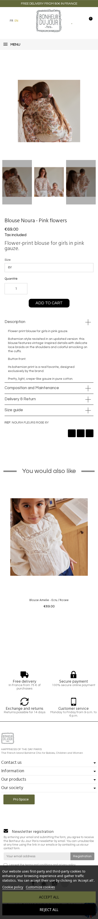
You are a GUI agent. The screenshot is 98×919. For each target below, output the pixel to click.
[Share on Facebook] (72, 433)
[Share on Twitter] (81, 433)
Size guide (14, 410)
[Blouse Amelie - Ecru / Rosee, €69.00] (49, 545)
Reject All (49, 909)
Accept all (49, 897)
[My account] (80, 21)
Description (15, 322)
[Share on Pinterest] (89, 433)
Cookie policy (12, 887)
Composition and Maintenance (32, 388)
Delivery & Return (20, 399)
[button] (24, 20)
